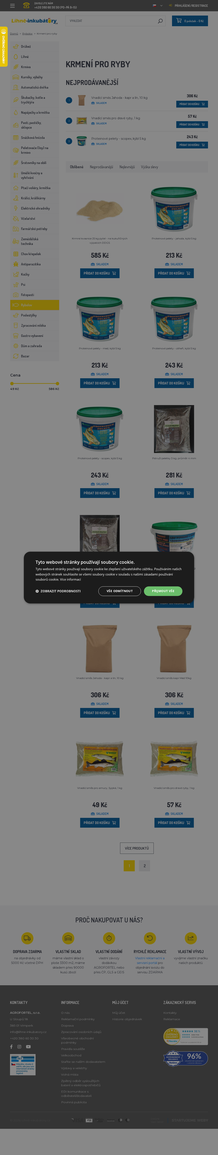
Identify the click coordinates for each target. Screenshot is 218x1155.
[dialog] (109, 577)
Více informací (70, 579)
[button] (58, 591)
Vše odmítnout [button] (120, 591)
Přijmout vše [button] (163, 591)
